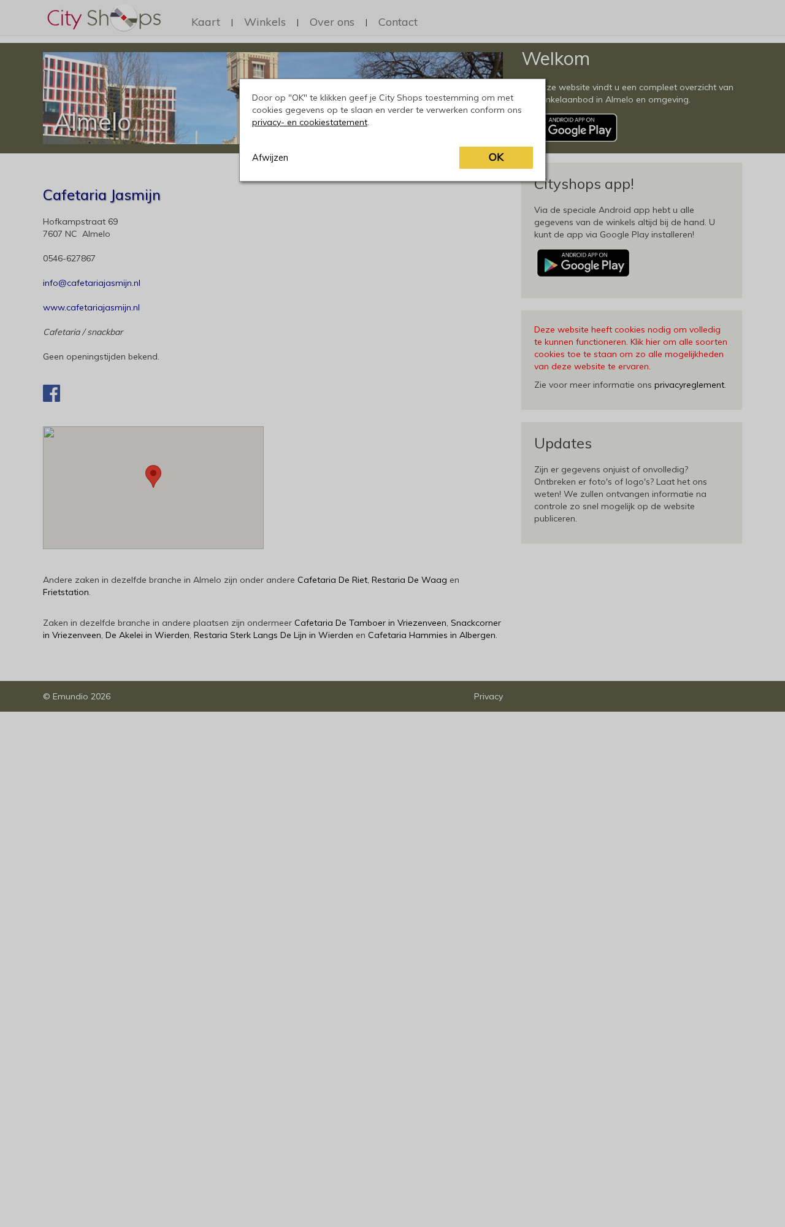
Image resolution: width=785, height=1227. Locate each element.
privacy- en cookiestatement (309, 122)
